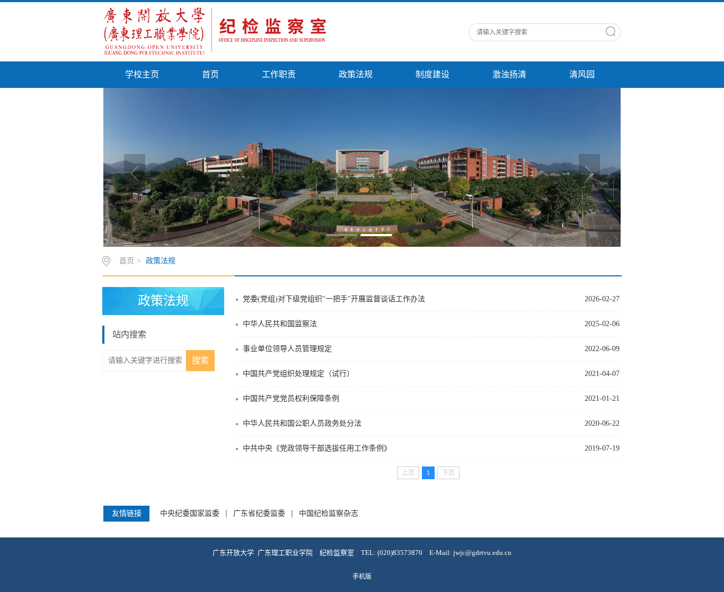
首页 (210, 74)
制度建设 (432, 74)
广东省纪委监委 (259, 513)
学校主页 (142, 74)
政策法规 (356, 74)
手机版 (362, 576)
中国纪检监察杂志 (328, 513)
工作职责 (279, 74)
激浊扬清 (509, 74)
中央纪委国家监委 (189, 513)
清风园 (582, 74)
